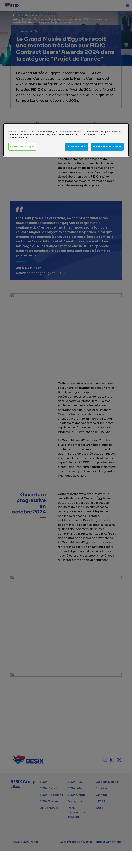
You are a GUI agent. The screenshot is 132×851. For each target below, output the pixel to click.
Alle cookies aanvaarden (107, 147)
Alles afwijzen (76, 147)
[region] (66, 140)
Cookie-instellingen (22, 147)
